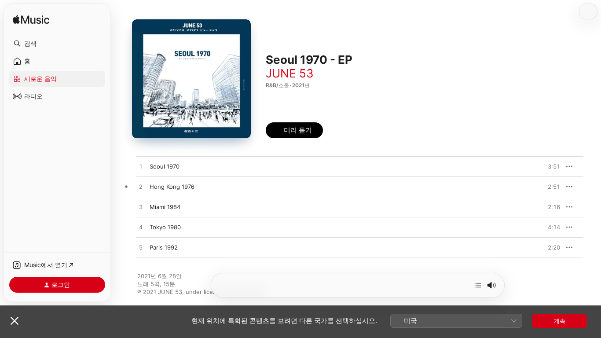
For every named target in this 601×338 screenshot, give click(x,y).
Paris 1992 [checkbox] (164, 247)
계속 (559, 320)
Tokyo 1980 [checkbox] (165, 227)
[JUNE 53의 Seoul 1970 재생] (141, 167)
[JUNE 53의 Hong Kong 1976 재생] (141, 187)
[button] (57, 43)
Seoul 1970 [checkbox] (165, 166)
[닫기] (14, 321)
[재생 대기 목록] (478, 285)
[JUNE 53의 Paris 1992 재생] (141, 248)
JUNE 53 (290, 73)
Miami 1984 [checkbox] (165, 206)
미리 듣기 (550, 166)
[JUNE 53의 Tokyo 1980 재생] (141, 227)
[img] (31, 20)
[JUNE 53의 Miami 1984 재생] (141, 207)
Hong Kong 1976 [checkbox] (172, 186)
